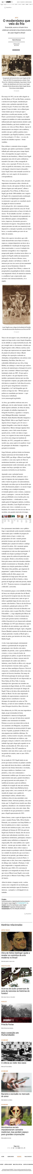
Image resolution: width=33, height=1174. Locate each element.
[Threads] (18, 1148)
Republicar (8, 7)
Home (2, 1156)
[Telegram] (20, 1148)
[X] (10, 1148)
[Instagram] (13, 1148)
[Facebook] (8, 1148)
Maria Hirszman (16, 40)
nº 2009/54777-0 (22, 903)
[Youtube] (22, 1148)
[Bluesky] (15, 1148)
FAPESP (1, 1164)
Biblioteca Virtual (17, 1164)
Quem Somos (11, 1156)
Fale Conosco (28, 1156)
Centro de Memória (28, 1164)
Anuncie (19, 1156)
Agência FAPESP (8, 1164)
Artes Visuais (16, 50)
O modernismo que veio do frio (16, 23)
